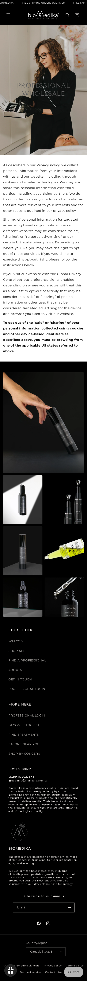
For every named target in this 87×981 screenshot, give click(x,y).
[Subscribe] (69, 907)
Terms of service (30, 972)
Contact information (58, 972)
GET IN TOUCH (20, 679)
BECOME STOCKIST (23, 725)
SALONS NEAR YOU (24, 744)
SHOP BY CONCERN (24, 754)
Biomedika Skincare (27, 965)
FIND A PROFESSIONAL (27, 660)
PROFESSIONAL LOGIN (26, 689)
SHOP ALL (16, 651)
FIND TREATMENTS (23, 735)
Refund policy (74, 965)
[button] (8, 15)
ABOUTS (15, 670)
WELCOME (17, 641)
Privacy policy (53, 965)
